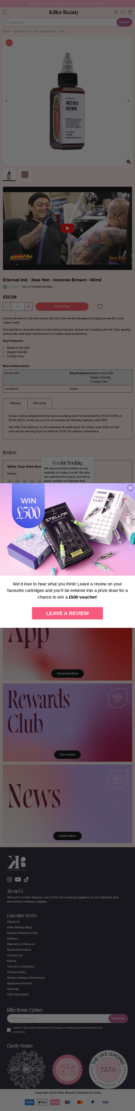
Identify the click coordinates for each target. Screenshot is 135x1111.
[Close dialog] (130, 488)
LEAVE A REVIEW (67, 613)
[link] (67, 529)
